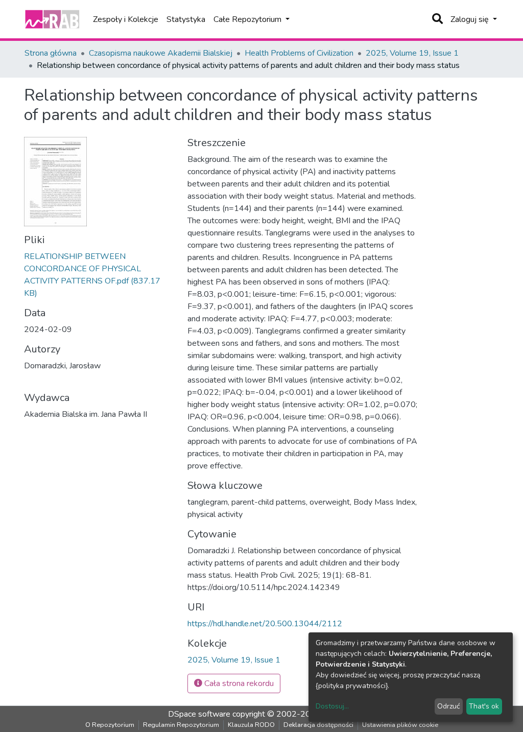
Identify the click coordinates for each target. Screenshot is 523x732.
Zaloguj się (470, 19)
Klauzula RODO (251, 724)
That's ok (484, 706)
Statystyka (186, 19)
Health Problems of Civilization (299, 53)
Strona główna (51, 53)
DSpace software (199, 714)
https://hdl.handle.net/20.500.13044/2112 (264, 623)
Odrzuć (448, 706)
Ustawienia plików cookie (400, 724)
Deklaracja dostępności (318, 724)
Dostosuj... (332, 706)
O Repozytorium (109, 724)
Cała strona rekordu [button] (238, 683)
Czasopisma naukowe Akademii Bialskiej (160, 53)
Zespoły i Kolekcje (125, 19)
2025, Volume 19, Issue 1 (412, 53)
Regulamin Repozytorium (181, 724)
